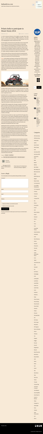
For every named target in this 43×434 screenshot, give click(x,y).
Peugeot (35, 338)
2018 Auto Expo (37, 138)
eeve (35, 209)
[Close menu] (37, 2)
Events (35, 214)
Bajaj (35, 160)
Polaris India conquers (21, 157)
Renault (35, 349)
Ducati (35, 207)
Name (2, 189)
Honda (35, 241)
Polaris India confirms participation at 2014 (10, 157)
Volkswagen (36, 405)
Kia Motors (36, 271)
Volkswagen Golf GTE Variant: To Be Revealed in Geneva (6, 167)
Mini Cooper (36, 322)
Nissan (35, 331)
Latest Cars (36, 285)
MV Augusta (36, 326)
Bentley (35, 164)
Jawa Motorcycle (37, 262)
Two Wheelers (36, 390)
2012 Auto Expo (37, 135)
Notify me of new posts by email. (8, 205)
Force (35, 223)
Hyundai (35, 248)
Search (39, 87)
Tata (35, 370)
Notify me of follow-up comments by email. (10, 203)
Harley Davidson (37, 232)
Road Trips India (37, 352)
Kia (34, 269)
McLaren (35, 313)
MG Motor (36, 319)
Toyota (35, 379)
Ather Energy (36, 147)
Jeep (35, 264)
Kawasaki (35, 267)
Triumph (35, 382)
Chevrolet (36, 193)
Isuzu (35, 257)
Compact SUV (36, 198)
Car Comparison (37, 189)
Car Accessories (37, 183)
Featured (6, 155)
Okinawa (35, 333)
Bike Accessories (37, 171)
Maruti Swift (36, 306)
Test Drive (36, 377)
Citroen (35, 196)
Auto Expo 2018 (37, 151)
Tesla (35, 375)
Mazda (35, 310)
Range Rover (36, 347)
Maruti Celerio (36, 299)
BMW (35, 174)
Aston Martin (36, 145)
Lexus (35, 290)
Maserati (35, 308)
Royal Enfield (36, 356)
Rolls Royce (36, 354)
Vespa (35, 400)
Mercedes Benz (36, 315)
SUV (35, 365)
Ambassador (36, 140)
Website (2, 198)
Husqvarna (36, 245)
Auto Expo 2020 (37, 154)
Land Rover (36, 280)
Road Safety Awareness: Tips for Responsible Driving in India (38, 120)
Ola (34, 336)
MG (34, 317)
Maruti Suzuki (36, 303)
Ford (35, 226)
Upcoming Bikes (37, 392)
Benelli (35, 162)
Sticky (35, 363)
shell (35, 359)
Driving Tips (36, 205)
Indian (35, 250)
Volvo (35, 407)
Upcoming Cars (37, 394)
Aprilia (35, 142)
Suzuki (35, 368)
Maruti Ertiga (36, 301)
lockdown (35, 292)
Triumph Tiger (36, 384)
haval (35, 236)
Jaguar (35, 260)
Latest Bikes (36, 283)
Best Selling (36, 167)
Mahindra (36, 294)
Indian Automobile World (36, 254)
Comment (3, 178)
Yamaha (35, 410)
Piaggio (35, 340)
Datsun (35, 203)
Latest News (11, 155)
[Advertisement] (21, 18)
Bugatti (35, 178)
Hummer (35, 243)
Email (2, 194)
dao (34, 200)
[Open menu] (33, 5)
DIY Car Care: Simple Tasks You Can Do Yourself (38, 100)
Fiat (34, 221)
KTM (35, 276)
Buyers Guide (36, 180)
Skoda (35, 361)
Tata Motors (36, 372)
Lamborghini (36, 278)
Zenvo (35, 418)
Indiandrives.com (7, 4)
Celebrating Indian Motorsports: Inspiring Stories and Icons (38, 110)
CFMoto (35, 191)
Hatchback (36, 234)
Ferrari (35, 219)
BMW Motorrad (37, 176)
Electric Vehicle (36, 212)
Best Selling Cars (37, 169)
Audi (35, 149)
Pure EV (35, 345)
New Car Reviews (37, 329)
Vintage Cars (36, 403)
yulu (35, 416)
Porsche (35, 342)
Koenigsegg (36, 273)
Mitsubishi (36, 324)
